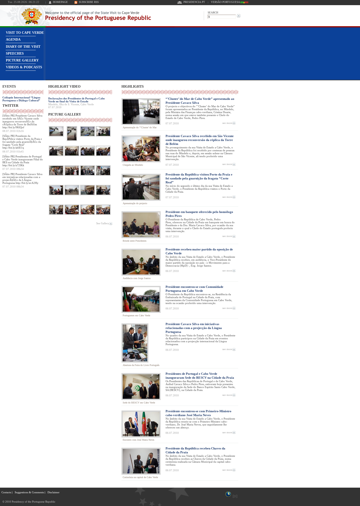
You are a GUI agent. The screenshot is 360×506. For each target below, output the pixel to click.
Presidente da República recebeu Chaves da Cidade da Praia (195, 450)
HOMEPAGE (60, 1)
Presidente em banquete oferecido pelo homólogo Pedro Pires (199, 214)
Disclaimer (54, 492)
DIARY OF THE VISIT (23, 46)
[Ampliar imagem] (56, 136)
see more (227, 122)
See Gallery (102, 223)
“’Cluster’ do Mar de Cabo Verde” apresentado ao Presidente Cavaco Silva (200, 101)
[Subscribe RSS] (76, 3)
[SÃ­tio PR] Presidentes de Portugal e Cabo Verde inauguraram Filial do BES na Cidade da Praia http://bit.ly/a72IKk (22, 161)
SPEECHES (15, 53)
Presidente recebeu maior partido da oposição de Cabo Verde (199, 251)
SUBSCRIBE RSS (89, 1)
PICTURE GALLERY (22, 60)
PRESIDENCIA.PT (194, 1)
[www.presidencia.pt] (179, 3)
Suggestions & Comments (29, 492)
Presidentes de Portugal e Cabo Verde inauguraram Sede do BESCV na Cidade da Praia (200, 375)
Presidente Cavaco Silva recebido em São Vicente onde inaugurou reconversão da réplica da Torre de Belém (200, 140)
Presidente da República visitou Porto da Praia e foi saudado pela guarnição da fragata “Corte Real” (199, 178)
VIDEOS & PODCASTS (24, 67)
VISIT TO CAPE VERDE (25, 33)
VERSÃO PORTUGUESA (225, 1)
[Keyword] (222, 16)
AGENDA (13, 39)
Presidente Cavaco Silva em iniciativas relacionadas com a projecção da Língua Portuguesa (194, 328)
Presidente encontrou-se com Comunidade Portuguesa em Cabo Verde (194, 289)
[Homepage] (50, 3)
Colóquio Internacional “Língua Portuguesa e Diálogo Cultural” (21, 99)
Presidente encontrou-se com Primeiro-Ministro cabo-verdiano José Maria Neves (198, 413)
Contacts (6, 492)
